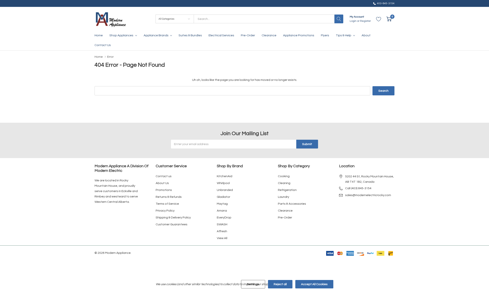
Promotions (164, 190)
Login (353, 21)
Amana (222, 210)
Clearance (285, 210)
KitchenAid (224, 176)
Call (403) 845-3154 (358, 188)
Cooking (284, 176)
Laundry (283, 196)
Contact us (164, 176)
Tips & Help (343, 35)
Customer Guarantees (171, 224)
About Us (162, 183)
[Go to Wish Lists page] (378, 19)
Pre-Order (285, 217)
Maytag (222, 203)
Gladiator (223, 196)
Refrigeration (287, 190)
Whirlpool (223, 183)
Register (365, 21)
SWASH (222, 224)
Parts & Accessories (292, 203)
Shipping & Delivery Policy (173, 217)
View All (222, 238)
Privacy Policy (165, 210)
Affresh (222, 231)
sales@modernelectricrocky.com (368, 195)
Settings (253, 284)
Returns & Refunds (169, 196)
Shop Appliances (121, 35)
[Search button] (338, 19)
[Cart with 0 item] (389, 19)
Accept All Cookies (314, 284)
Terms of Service (167, 203)
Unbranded (225, 190)
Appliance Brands (156, 35)
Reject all (280, 284)
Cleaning (284, 183)
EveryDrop (224, 217)
